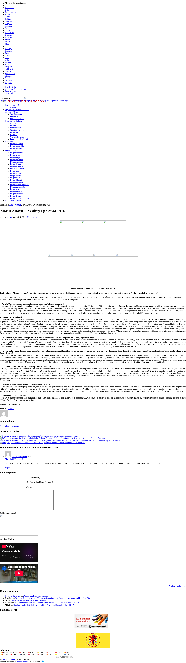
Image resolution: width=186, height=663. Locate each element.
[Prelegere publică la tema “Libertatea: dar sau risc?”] (21, 443)
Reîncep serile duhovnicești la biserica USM (28, 600)
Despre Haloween (17, 194)
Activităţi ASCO (11, 112)
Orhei (7, 60)
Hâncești (8, 48)
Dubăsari (8, 37)
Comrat (8, 28)
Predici (13, 125)
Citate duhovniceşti (17, 137)
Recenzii (13, 135)
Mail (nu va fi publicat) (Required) (39, 482)
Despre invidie (16, 175)
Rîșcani (8, 64)
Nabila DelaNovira (12, 596)
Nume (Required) (33, 477)
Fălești (7, 42)
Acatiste (13, 123)
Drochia (8, 35)
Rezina (8, 62)
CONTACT (10, 94)
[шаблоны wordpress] (43, 662)
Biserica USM (10, 87)
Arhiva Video (15, 107)
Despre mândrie (16, 166)
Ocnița (7, 58)
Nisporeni (9, 55)
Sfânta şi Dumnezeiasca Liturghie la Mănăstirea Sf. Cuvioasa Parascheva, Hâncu (47, 603)
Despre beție (15, 157)
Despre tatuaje (16, 191)
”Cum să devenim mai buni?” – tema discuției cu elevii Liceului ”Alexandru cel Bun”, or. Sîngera (54, 598)
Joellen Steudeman (19, 457)
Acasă (11, 205)
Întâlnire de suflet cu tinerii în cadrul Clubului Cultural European (79, 438)
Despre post (15, 132)
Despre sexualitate (17, 187)
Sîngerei (8, 67)
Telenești (8, 80)
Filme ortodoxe (16, 128)
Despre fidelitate (16, 144)
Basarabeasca (10, 12)
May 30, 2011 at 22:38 (14, 459)
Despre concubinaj (17, 146)
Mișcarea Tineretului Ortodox (17, 110)
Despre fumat (15, 173)
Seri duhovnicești (17, 114)
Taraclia (8, 78)
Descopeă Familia (12, 141)
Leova (7, 53)
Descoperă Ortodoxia (13, 121)
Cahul (7, 17)
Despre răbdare (16, 148)
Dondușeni (9, 33)
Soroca (8, 71)
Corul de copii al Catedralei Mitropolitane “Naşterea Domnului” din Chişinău (44, 605)
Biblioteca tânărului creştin (15, 89)
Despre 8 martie (16, 196)
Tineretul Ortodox (36, 101)
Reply (7, 467)
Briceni (8, 14)
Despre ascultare (16, 153)
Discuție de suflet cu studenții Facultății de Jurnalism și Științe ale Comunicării (96, 440)
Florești (8, 44)
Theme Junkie (22, 662)
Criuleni (8, 30)
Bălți (7, 10)
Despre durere (15, 171)
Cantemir (8, 21)
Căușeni (8, 23)
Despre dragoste (16, 162)
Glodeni (8, 46)
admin (9, 217)
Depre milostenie (17, 169)
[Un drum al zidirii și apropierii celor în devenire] (20, 436)
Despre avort (15, 155)
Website (29, 487)
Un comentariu (33, 217)
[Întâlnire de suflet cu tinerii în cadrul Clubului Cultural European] (26, 438)
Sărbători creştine (17, 130)
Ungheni (8, 83)
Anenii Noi (9, 8)
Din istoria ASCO (17, 119)
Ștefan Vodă (10, 74)
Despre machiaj (16, 189)
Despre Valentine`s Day (19, 198)
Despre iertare (15, 164)
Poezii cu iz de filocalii (19, 139)
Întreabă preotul (11, 91)
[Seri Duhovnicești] (19, 535)
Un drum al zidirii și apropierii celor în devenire (59, 436)
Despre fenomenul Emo (19, 185)
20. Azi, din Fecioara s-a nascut (35, 596)
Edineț (7, 39)
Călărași (8, 19)
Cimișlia (8, 26)
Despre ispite (15, 178)
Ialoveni (8, 51)
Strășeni (8, 76)
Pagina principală (12, 105)
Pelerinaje (14, 116)
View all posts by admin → (11, 426)
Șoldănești (9, 69)
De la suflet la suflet (13, 200)
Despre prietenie (16, 160)
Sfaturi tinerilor (11, 150)
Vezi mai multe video (177, 586)
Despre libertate (16, 180)
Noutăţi (18, 205)
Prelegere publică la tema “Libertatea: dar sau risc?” (64, 443)
